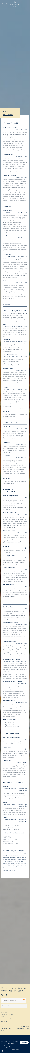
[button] (4, 4)
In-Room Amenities (6, 1019)
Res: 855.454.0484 (23, 1028)
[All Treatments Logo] (15, 4)
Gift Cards (4, 1021)
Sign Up (28, 1004)
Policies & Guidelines (7, 1014)
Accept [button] (24, 1042)
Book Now (15, 1049)
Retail (2, 1016)
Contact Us (4, 1012)
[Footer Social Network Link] (2, 994)
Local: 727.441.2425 (23, 1027)
